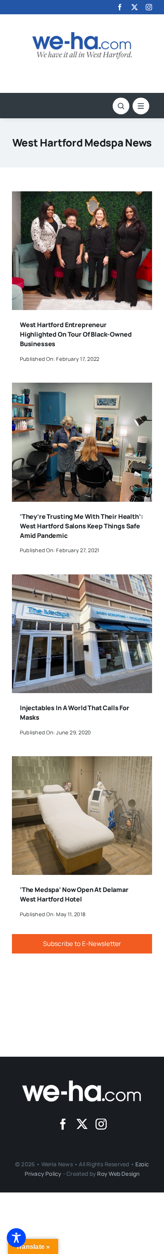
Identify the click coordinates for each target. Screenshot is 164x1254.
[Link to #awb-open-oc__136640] (141, 106)
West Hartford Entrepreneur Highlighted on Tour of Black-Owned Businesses (76, 334)
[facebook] (120, 7)
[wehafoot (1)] (82, 1083)
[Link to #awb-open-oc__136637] (121, 106)
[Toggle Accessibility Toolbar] (16, 1237)
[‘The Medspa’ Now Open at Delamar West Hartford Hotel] (82, 761)
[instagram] (149, 7)
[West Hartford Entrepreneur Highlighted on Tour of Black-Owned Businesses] (82, 197)
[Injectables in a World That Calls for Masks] (82, 580)
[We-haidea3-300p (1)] (82, 35)
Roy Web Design (118, 1173)
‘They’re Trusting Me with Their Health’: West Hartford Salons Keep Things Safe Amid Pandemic (81, 526)
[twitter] (134, 7)
